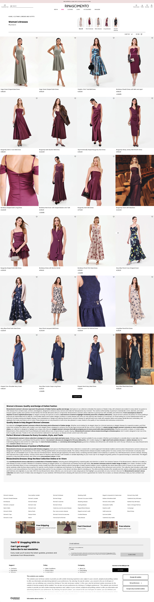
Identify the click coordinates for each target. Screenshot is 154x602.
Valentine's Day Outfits (109, 517)
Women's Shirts (8, 511)
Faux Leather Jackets (34, 495)
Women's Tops (8, 514)
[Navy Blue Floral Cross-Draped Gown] (134, 240)
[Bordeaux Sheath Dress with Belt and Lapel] (134, 62)
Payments (14, 570)
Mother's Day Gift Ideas (133, 501)
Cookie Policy (49, 572)
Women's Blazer (32, 501)
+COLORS (118, 94)
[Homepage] (76, 6)
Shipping (13, 572)
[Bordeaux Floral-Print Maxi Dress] (96, 240)
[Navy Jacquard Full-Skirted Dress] (96, 301)
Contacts (14, 568)
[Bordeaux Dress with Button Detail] (57, 240)
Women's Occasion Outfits (85, 498)
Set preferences (134, 583)
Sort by (127, 34)
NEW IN (56, 9)
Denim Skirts (7, 508)
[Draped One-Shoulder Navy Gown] (19, 359)
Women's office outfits (109, 501)
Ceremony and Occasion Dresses (62, 508)
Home (10, 16)
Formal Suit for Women (59, 517)
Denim (30, 517)
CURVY (78, 9)
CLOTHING (70, 9)
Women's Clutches (58, 501)
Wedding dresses (83, 501)
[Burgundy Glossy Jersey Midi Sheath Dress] (134, 122)
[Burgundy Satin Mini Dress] (96, 180)
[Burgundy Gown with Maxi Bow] (134, 180)
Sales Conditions (50, 568)
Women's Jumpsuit (9, 505)
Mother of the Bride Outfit (109, 498)
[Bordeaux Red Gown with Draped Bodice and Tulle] (57, 180)
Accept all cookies (135, 577)
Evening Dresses (82, 505)
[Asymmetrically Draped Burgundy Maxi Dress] (96, 122)
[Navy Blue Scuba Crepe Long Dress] (57, 359)
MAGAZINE (97, 9)
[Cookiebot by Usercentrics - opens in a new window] (15, 598)
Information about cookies (35, 598)
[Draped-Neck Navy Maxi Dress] (96, 359)
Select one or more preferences (76, 547)
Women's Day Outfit (132, 495)
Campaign (130, 508)
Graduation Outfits (108, 505)
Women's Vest (32, 505)
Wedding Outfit (82, 495)
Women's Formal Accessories (61, 514)
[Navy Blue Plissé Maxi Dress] (134, 359)
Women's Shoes (57, 505)
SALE (62, 9)
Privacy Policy (49, 570)
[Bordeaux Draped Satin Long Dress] (19, 180)
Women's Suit (32, 508)
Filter (137, 34)
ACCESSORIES (87, 9)
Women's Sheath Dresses (10, 498)
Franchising (83, 570)
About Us (82, 568)
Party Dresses (81, 517)
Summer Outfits (107, 514)
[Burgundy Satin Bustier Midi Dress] (57, 122)
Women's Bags (57, 498)
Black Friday (130, 511)
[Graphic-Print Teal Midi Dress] (96, 62)
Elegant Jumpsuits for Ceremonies (112, 495)
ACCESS (120, 570)
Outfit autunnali (107, 511)
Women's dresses (8, 495)
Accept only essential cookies (135, 588)
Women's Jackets (33, 498)
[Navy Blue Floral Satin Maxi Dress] (19, 301)
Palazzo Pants (32, 514)
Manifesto (83, 572)
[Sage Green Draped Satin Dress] (57, 62)
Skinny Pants (31, 511)
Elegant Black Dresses (84, 508)
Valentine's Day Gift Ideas (134, 498)
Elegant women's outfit (84, 511)
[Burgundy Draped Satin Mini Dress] (19, 240)
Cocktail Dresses (82, 514)
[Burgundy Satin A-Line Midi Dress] (19, 122)
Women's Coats (8, 517)
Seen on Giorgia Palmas (134, 505)
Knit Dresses (7, 501)
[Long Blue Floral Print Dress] (134, 301)
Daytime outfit (106, 508)
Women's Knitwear (58, 495)
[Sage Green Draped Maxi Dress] (19, 62)
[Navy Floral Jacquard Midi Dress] (57, 301)
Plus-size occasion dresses (60, 511)
